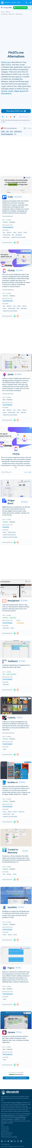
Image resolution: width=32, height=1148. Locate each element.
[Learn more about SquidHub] (4, 907)
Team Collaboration (7, 300)
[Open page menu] (30, 2)
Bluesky (23, 1117)
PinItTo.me (5, 62)
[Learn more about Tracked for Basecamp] (4, 850)
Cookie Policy (5, 1131)
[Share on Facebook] (2, 116)
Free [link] (11, 131)
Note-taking (6, 527)
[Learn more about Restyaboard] (4, 601)
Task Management (7, 1054)
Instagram (9, 1119)
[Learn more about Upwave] (4, 1032)
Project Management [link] (7, 134)
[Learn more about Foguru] (4, 968)
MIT (15, 674)
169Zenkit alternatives (7, 393)
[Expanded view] (25, 128)
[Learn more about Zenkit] (4, 374)
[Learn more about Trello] (4, 197)
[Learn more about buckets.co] (4, 782)
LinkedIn (16, 1119)
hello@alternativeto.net (8, 1115)
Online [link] (3, 131)
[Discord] (2, 1141)
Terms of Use (5, 1127)
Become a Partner (6, 1135)
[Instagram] (18, 1141)
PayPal (10, 1123)
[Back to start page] (2, 2)
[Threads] (15, 1141)
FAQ (2, 1125)
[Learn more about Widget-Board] (4, 501)
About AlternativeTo (7, 1133)
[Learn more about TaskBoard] (4, 661)
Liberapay (4, 1123)
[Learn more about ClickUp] (4, 270)
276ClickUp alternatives (8, 289)
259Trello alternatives (7, 216)
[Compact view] (26, 128)
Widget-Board (19, 91)
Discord (21, 1115)
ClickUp (4, 91)
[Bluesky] (11, 1141)
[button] (18, 196)
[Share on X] (6, 116)
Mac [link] (7, 131)
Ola (13, 1102)
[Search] (26, 2)
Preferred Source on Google (9, 1137)
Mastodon (18, 1117)
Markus (19, 1102)
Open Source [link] (17, 131)
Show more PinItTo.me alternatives (16, 1078)
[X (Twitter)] (5, 1141)
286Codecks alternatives (8, 732)
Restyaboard (6, 93)
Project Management (8, 227)
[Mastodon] (8, 1141)
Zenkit (10, 91)
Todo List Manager (7, 404)
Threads (3, 1119)
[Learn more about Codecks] (4, 718)
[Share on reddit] (10, 116)
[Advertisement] (16, 32)
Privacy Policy (5, 1129)
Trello (3, 86)
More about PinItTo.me (14, 111)
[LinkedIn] (21, 1141)
